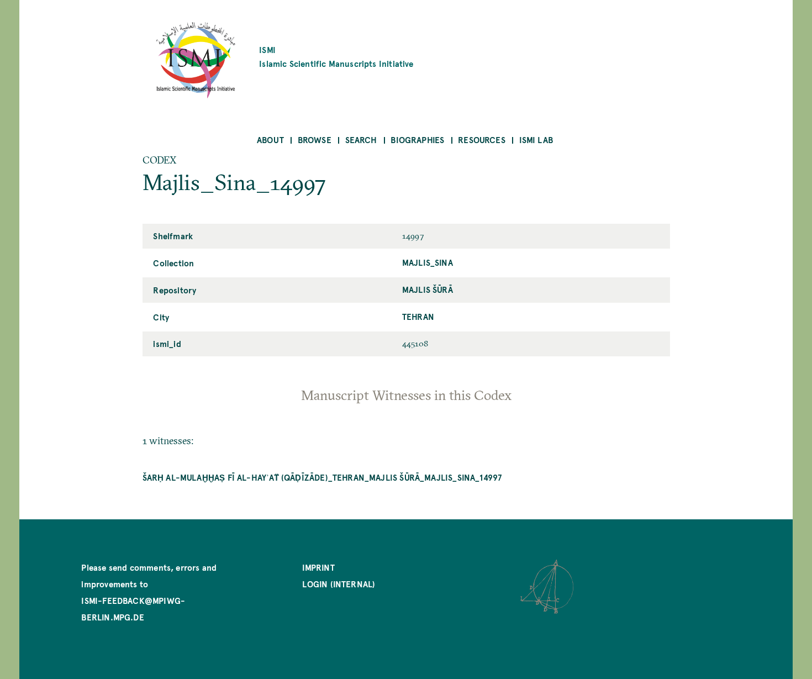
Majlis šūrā (427, 289)
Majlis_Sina (427, 262)
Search (361, 139)
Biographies (417, 139)
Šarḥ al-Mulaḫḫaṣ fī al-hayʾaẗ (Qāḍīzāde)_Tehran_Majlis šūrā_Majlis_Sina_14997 (322, 477)
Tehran (418, 316)
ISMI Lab (536, 139)
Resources (481, 139)
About (270, 139)
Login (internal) (338, 583)
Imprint (318, 567)
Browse (314, 139)
